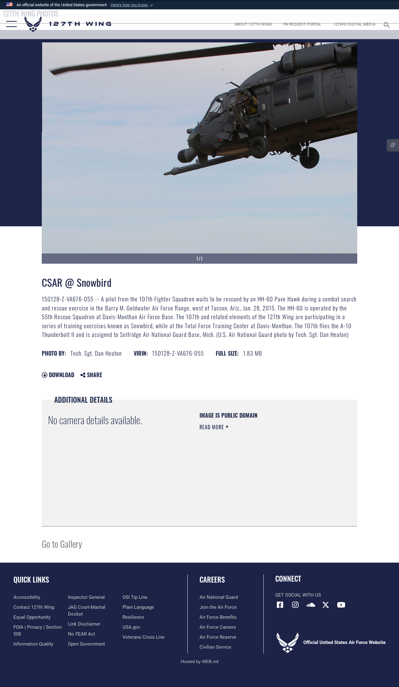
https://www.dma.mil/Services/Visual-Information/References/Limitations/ (255, 479)
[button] (132, 5)
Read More (213, 427)
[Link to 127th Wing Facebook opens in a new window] (280, 604)
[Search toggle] (387, 24)
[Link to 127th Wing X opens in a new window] (325, 604)
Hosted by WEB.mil (200, 661)
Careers (212, 579)
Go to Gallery (62, 543)
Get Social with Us (298, 595)
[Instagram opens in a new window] (295, 604)
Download (60, 375)
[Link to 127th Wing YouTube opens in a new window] (341, 604)
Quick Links (31, 579)
